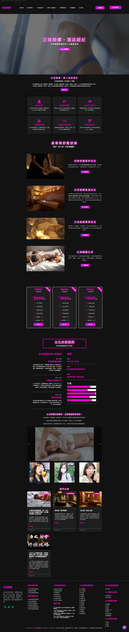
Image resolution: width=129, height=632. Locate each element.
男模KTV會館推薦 (51, 7)
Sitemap (64, 629)
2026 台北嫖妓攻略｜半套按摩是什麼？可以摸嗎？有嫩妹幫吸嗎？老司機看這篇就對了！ (38, 555)
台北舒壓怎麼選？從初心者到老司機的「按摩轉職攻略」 (64, 608)
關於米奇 (22, 7)
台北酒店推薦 (40, 7)
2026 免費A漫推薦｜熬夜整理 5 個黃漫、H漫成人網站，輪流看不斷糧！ (64, 611)
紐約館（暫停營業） (61, 510)
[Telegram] (9, 607)
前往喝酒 (64, 448)
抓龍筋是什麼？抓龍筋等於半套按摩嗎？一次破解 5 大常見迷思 (64, 614)
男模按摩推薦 (63, 7)
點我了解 (39, 324)
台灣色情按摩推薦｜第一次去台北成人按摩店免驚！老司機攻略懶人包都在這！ (38, 512)
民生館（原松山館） (86, 510)
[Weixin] (12, 607)
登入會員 (81, 7)
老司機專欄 (72, 7)
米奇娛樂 (35, 628)
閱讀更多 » (31, 526)
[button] (29, 444)
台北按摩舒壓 (30, 7)
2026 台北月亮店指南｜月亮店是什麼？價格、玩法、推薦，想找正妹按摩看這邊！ (64, 617)
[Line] (5, 607)
